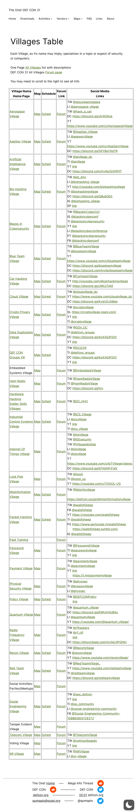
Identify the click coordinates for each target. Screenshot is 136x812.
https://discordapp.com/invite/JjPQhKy (99, 642)
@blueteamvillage (83, 251)
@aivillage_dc (82, 157)
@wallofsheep (83, 505)
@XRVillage (81, 751)
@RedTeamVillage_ (86, 663)
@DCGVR (79, 348)
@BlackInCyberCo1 (86, 212)
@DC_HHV (80, 401)
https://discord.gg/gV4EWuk (92, 116)
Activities (44, 18)
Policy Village (19, 599)
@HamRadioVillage (86, 379)
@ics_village (79, 429)
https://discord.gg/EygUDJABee (95, 301)
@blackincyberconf (84, 216)
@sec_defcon (82, 694)
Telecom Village (21, 735)
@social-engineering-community (94, 709)
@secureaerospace (86, 102)
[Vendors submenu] (68, 18)
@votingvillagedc (85, 740)
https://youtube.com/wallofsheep (95, 515)
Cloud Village (19, 296)
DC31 (83, 795)
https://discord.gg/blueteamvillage (96, 265)
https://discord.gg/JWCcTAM (92, 286)
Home (12, 18)
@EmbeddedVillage (87, 370)
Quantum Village (21, 614)
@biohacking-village (85, 182)
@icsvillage (78, 419)
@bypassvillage (82, 586)
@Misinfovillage (84, 489)
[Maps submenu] (82, 18)
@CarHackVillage (85, 276)
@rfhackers (81, 628)
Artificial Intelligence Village (18, 164)
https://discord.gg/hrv (87, 388)
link (74, 166)
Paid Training (19, 540)
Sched (46, 114)
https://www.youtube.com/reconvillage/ (100, 657)
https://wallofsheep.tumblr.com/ (95, 529)
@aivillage (78, 161)
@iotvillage (80, 434)
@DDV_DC (80, 327)
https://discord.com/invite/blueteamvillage (102, 270)
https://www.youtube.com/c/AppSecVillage (98, 146)
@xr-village (78, 756)
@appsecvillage (82, 136)
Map (37, 114)
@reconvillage (82, 653)
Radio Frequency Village (17, 634)
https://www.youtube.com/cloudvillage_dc (102, 296)
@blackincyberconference (89, 231)
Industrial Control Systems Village (21, 421)
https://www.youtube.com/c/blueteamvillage (99, 261)
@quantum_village (86, 607)
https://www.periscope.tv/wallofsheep (99, 524)
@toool (78, 474)
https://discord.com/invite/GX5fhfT (97, 171)
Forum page (53, 72)
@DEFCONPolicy (85, 597)
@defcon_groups (83, 332)
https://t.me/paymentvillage (92, 575)
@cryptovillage (83, 307)
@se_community (82, 704)
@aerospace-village (85, 106)
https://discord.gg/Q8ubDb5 (92, 196)
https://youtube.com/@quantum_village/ (100, 622)
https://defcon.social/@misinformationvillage (99, 499)
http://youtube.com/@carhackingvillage (100, 281)
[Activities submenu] (51, 18)
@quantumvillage (83, 617)
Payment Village (21, 568)
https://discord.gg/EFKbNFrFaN (94, 468)
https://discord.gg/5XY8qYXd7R (95, 151)
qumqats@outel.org (46, 800)
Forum (61, 114)
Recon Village (19, 653)
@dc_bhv (79, 177)
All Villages (33, 67)
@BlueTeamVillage (86, 246)
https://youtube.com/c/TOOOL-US (96, 483)
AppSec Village (20, 141)
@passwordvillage (84, 550)
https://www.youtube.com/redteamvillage (101, 668)
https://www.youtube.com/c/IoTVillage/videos (99, 463)
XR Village (17, 754)
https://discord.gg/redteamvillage (96, 678)
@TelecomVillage (85, 735)
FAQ (89, 18)
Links (99, 18)
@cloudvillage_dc (85, 292)
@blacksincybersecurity (87, 221)
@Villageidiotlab (84, 444)
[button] (129, 805)
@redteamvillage (83, 673)
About (110, 18)
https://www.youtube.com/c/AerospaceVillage (100, 126)
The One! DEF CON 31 (24, 10)
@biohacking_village (85, 201)
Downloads (27, 18)
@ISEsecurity (82, 439)
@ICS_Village (82, 414)
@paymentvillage (85, 561)
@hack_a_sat (82, 111)
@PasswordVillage (86, 545)
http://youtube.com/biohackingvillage (98, 187)
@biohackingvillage (84, 191)
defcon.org (40, 795)
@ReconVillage (83, 648)
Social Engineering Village (18, 706)
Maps (77, 18)
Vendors (62, 18)
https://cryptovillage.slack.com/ (94, 312)
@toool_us (78, 479)
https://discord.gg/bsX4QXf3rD (94, 337)
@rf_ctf (78, 632)
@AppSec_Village (85, 132)
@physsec (80, 581)
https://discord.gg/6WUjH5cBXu (95, 612)
